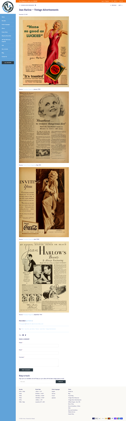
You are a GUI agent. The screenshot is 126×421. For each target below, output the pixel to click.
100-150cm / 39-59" (39, 395)
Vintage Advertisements (51, 329)
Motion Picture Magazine (29, 165)
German (53, 393)
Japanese (54, 398)
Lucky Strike (42, 329)
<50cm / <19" (38, 391)
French (53, 395)
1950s (20, 395)
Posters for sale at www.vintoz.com (34, 324)
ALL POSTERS (8, 62)
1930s (22, 329)
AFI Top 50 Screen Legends (6, 40)
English (53, 391)
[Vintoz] (8, 7)
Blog (3, 53)
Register (107, 1)
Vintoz (69, 389)
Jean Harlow (29, 321)
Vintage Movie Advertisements (74, 400)
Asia (3, 45)
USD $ (115, 1)
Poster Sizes (5, 32)
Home (3, 17)
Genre (3, 28)
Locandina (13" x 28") (40, 402)
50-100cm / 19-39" (39, 393)
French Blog (70, 395)
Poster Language (6, 24)
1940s (20, 393)
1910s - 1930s (22, 391)
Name (21, 342)
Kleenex (37, 329)
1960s (20, 398)
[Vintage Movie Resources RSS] (35, 5)
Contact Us (4, 56)
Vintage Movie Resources (73, 398)
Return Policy (71, 404)
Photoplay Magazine (28, 89)
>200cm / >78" (38, 400)
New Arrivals (5, 49)
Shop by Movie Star (6, 36)
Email (21, 350)
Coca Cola (27, 329)
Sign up (61, 381)
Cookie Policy (71, 414)
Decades (4, 20)
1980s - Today (22, 402)
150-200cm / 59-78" (39, 398)
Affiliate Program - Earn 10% (74, 402)
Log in (103, 1)
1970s (20, 400)
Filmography (22, 324)
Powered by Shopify (30, 418)
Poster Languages (56, 389)
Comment (22, 357)
